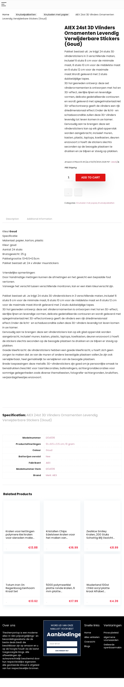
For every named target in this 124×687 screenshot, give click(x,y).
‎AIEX (48, 462)
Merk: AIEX (51, 475)
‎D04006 (50, 437)
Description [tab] (12, 218)
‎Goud (49, 450)
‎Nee (48, 456)
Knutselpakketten (26, 14)
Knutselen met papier (56, 14)
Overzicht (89, 641)
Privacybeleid (111, 632)
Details (114, 161)
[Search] (119, 4)
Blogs (87, 646)
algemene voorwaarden (111, 639)
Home (5, 14)
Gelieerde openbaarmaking (113, 646)
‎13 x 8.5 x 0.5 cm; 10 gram (60, 444)
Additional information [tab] (39, 218)
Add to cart (90, 177)
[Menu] (4, 4)
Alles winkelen (92, 637)
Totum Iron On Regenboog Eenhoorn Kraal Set (20, 588)
